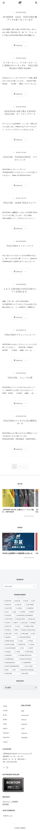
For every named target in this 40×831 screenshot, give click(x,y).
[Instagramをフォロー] (7, 767)
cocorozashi (25, 715)
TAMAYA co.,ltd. (7, 816)
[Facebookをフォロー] (4, 767)
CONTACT (6, 733)
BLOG (5, 715)
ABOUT (5, 728)
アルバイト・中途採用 (10, 801)
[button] (34, 586)
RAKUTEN (6, 737)
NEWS (5, 719)
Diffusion (24, 720)
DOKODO (24, 724)
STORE (5, 710)
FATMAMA (24, 737)
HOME (5, 706)
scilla (23, 728)
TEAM (5, 724)
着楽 (22, 711)
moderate (24, 733)
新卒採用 (6, 804)
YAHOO (5, 742)
